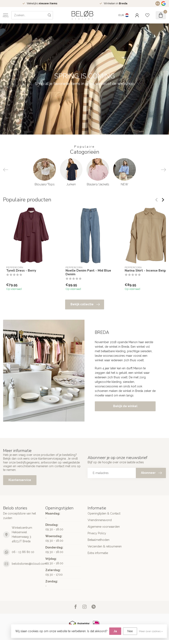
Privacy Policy (97, 533)
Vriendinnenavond (100, 520)
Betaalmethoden (98, 539)
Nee (130, 631)
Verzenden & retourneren (105, 546)
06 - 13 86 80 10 (23, 552)
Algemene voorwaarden (104, 526)
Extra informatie (98, 553)
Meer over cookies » (151, 631)
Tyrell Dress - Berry (21, 270)
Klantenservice (19, 480)
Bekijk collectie (82, 304)
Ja (115, 631)
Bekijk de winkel (125, 406)
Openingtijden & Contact (104, 513)
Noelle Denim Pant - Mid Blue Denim (88, 272)
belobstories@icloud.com (29, 563)
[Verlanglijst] (147, 15)
